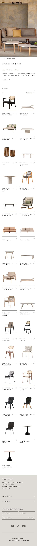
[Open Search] (34, 3)
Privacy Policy (25, 540)
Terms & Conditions (14, 540)
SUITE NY (22, 538)
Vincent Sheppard (11, 58)
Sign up (31, 518)
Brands (3, 58)
